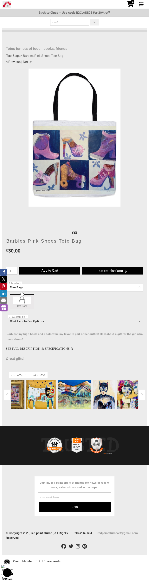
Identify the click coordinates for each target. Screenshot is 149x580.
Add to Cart (50, 270)
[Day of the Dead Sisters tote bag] (131, 394)
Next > (27, 61)
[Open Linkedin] (3, 293)
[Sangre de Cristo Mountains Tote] (74, 394)
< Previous (13, 61)
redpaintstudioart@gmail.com (118, 533)
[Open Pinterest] (3, 286)
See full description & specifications (38, 348)
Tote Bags (13, 55)
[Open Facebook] (3, 272)
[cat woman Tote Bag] (104, 394)
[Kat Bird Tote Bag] (41, 394)
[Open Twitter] (3, 279)
